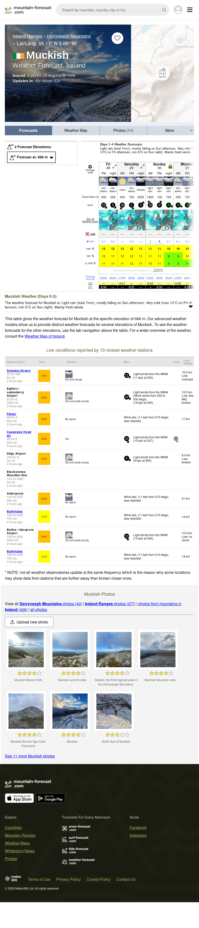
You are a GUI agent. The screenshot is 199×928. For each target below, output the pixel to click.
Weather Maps (17, 843)
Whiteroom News (19, 851)
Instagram (138, 835)
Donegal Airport (19, 370)
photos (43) (51, 603)
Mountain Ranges (20, 835)
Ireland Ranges (27, 36)
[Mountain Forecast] (28, 10)
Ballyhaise (15, 511)
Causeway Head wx (19, 433)
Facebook (138, 827)
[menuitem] (28, 130)
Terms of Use (39, 879)
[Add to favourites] (117, 38)
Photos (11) (123, 130)
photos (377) (110, 603)
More (169, 130)
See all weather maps (90, 220)
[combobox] (112, 10)
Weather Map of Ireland (45, 336)
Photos (11, 858)
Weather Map (75, 130)
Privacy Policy (68, 879)
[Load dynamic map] (162, 73)
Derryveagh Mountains (69, 36)
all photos (38, 609)
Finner (12, 414)
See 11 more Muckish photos (30, 756)
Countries (13, 827)
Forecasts (28, 130)
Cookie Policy (99, 879)
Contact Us (126, 879)
